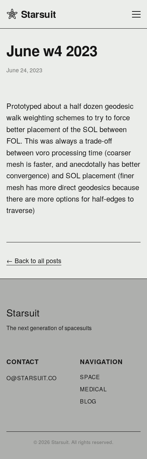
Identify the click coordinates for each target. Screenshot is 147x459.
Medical (93, 389)
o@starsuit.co (31, 378)
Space (90, 377)
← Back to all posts (33, 260)
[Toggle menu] (136, 14)
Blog (88, 401)
